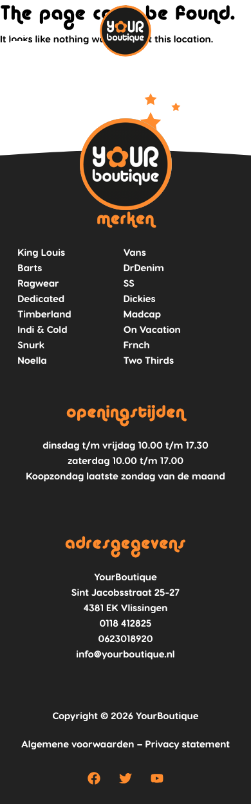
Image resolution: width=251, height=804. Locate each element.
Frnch (137, 344)
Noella (31, 360)
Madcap (142, 313)
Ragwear (38, 283)
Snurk (30, 344)
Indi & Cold (42, 329)
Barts (29, 267)
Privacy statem (180, 743)
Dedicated (40, 298)
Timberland (44, 313)
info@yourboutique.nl (125, 653)
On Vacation (152, 329)
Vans (135, 252)
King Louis (41, 252)
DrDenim (144, 267)
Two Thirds (149, 360)
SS (129, 283)
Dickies (140, 298)
